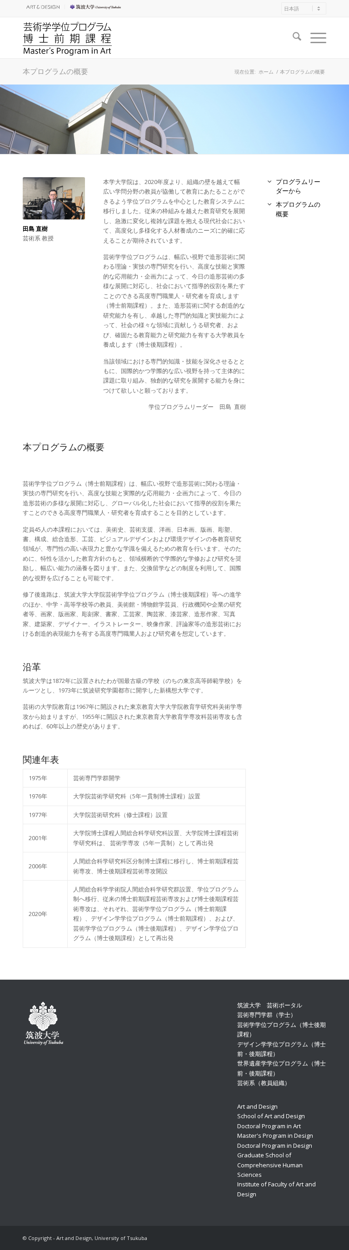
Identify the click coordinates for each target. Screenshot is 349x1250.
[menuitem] (44, 7)
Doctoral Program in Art (269, 1126)
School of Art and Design (271, 1116)
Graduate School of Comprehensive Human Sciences (270, 1165)
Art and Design (257, 1106)
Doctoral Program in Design (274, 1145)
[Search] (292, 37)
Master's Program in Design (275, 1135)
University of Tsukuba (97, 6)
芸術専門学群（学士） (266, 1015)
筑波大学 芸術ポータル (269, 1005)
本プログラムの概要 (55, 71)
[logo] (67, 37)
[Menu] (313, 37)
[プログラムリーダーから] (269, 181)
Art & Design (41, 6)
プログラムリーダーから (298, 186)
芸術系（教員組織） (263, 1083)
